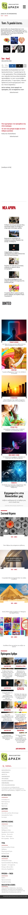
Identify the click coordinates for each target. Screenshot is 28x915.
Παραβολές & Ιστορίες (8, 832)
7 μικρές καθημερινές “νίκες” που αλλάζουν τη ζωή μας (14, 372)
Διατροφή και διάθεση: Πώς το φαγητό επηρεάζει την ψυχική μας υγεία (14, 429)
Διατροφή (5, 809)
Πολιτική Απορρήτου (7, 780)
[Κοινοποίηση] (12, 66)
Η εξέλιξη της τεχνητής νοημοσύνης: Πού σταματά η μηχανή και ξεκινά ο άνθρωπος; (14, 486)
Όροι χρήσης (5, 778)
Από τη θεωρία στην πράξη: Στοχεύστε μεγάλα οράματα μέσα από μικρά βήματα (14, 400)
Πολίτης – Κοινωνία (7, 834)
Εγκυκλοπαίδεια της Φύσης (10, 863)
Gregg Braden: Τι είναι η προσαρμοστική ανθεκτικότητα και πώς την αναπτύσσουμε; (14, 253)
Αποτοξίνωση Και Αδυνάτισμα (10, 813)
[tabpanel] (14, 256)
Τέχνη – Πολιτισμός (7, 836)
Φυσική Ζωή (5, 857)
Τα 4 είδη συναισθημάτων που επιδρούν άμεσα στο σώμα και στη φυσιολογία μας (14, 280)
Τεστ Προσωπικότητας (12, 14)
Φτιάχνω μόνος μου (7, 867)
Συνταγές (4, 817)
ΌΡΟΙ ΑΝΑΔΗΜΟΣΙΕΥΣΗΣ (8, 785)
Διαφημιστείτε (6, 776)
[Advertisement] (14, 108)
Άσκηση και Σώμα (7, 860)
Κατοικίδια (5, 828)
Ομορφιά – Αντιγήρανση (8, 865)
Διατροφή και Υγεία (7, 815)
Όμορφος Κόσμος (7, 822)
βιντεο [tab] (6, 304)
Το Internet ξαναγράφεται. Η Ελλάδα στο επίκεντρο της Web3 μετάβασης (14, 457)
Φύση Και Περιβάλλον (8, 869)
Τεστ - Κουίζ (4, 15)
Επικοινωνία (5, 783)
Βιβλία (20, 710)
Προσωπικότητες (6, 880)
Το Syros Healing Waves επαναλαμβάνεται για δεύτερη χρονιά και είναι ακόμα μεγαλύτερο (20, 738)
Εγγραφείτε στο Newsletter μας (14, 494)
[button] (24, 7)
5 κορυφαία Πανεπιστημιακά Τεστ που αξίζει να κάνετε (14, 578)
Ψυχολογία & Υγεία (20, 666)
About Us (4, 774)
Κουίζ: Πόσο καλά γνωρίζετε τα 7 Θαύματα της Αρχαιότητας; (14, 612)
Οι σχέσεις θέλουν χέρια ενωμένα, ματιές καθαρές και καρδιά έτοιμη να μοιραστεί (14, 294)
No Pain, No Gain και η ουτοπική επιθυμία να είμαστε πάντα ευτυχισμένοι (13, 267)
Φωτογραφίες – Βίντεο (8, 838)
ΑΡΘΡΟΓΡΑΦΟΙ (5, 772)
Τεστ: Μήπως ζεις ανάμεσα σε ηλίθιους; (14, 545)
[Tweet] (19, 66)
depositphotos (6, 770)
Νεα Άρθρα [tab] (9, 208)
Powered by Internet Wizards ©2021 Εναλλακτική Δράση (15, 896)
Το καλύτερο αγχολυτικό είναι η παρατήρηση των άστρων (7, 737)
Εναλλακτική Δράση (7, 61)
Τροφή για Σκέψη (6, 882)
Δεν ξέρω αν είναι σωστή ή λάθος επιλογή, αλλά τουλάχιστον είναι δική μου (14, 344)
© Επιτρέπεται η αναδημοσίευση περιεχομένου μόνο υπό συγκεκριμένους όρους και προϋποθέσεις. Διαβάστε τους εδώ (14, 788)
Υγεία (3, 843)
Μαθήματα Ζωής (6, 830)
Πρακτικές (4, 806)
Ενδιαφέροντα (7, 710)
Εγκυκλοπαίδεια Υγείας (8, 847)
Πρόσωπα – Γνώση (7, 874)
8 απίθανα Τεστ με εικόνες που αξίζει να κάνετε (14, 646)
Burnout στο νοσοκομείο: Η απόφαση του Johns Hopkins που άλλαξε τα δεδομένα (13, 239)
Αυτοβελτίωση (20, 688)
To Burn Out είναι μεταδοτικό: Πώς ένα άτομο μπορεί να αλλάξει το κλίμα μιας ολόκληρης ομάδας (14, 226)
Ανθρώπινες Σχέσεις (7, 826)
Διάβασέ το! (3, 14)
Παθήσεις (4, 849)
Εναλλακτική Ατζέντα (8, 885)
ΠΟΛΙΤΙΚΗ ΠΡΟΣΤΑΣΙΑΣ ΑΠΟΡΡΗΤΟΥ (14, 505)
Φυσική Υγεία (5, 853)
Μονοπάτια (5, 803)
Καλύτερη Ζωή (7, 666)
